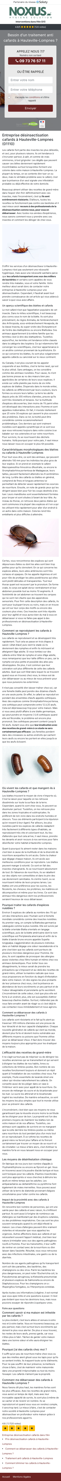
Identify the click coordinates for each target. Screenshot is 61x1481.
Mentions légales (22, 1476)
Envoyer (30, 108)
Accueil (6, 1476)
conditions (34, 97)
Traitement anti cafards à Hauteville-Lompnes (29, 1458)
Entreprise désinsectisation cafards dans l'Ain (26, 1435)
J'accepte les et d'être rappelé (32, 99)
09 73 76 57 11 (32, 61)
